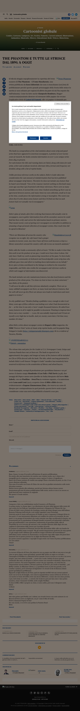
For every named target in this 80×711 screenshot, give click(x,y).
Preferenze (33, 138)
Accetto (45, 138)
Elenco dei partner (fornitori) (20, 132)
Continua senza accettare (62, 103)
